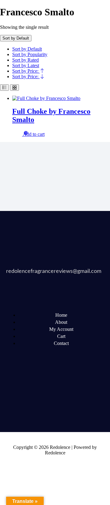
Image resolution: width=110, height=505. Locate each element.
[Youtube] (60, 385)
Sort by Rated (25, 60)
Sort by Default (27, 49)
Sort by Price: (26, 71)
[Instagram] (13, 401)
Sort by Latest (25, 65)
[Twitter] (37, 385)
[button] (34, 134)
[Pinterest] (83, 385)
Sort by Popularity (29, 54)
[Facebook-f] (13, 385)
